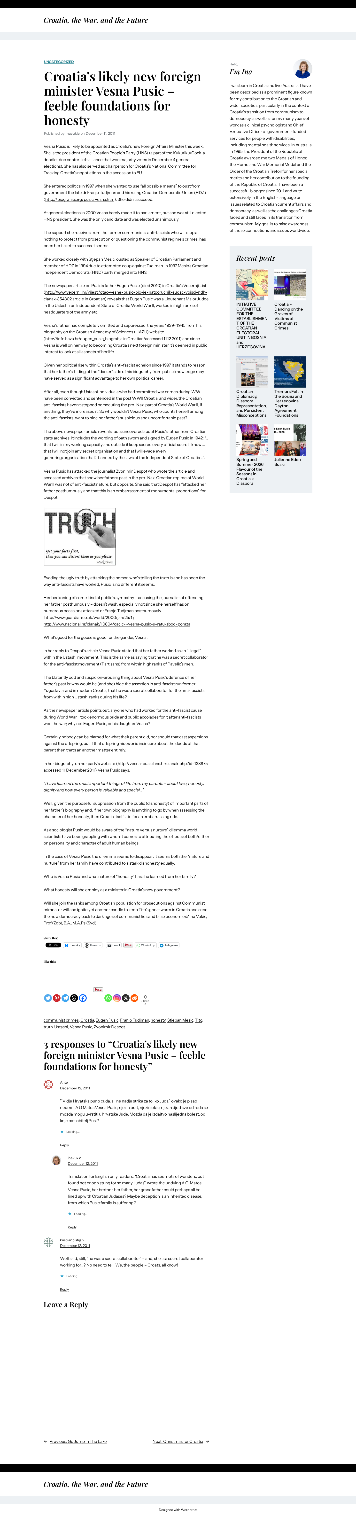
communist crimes (61, 1020)
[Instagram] (117, 994)
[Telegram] (65, 994)
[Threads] (74, 994)
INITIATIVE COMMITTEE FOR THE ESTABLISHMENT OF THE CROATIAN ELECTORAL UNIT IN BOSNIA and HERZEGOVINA (251, 325)
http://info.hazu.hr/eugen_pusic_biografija (84, 338)
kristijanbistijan (72, 1240)
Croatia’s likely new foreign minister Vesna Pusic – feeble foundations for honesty (122, 98)
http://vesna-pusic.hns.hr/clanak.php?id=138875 (163, 763)
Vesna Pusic (81, 1026)
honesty (158, 1020)
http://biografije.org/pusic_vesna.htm (79, 199)
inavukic (74, 1158)
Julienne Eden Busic (287, 462)
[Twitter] (48, 994)
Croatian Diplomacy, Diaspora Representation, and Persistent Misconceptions (251, 403)
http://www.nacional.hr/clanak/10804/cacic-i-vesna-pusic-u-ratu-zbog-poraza (117, 624)
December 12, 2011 (75, 1088)
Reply (64, 1145)
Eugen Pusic (107, 1020)
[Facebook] (83, 994)
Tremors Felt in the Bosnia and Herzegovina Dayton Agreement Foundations (288, 403)
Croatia (87, 1020)
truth (48, 1026)
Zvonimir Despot (109, 1026)
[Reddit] (134, 994)
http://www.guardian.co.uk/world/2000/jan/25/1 (88, 617)
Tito (198, 1020)
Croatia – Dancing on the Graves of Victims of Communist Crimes (288, 316)
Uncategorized (59, 62)
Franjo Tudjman (134, 1020)
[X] (126, 994)
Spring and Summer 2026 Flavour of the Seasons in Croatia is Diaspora (249, 471)
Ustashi (61, 1026)
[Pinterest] (57, 994)
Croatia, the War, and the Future (96, 19)
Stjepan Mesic (180, 1020)
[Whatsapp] (108, 994)
